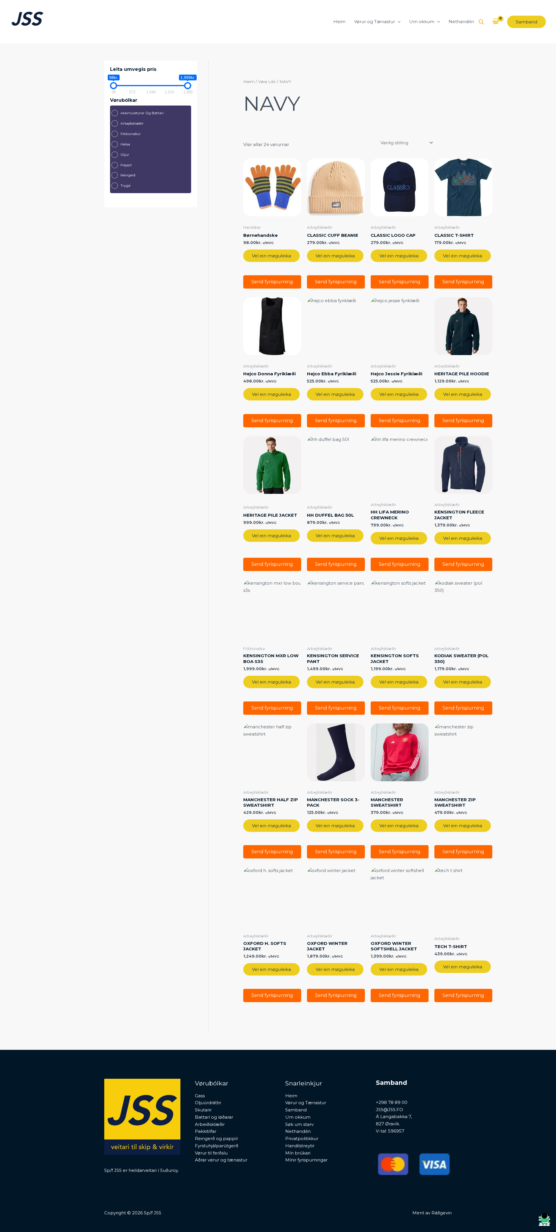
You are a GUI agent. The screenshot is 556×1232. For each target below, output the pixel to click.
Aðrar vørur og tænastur (221, 1160)
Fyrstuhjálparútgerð (216, 1145)
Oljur (124, 154)
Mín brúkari (297, 1153)
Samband (296, 1110)
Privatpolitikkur (301, 1138)
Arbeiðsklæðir (210, 1124)
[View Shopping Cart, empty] (495, 21)
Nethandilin (461, 21)
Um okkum (421, 21)
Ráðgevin (441, 1213)
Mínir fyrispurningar (306, 1160)
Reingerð (128, 175)
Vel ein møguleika (271, 255)
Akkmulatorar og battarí (142, 113)
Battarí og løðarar (214, 1117)
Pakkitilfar (205, 1131)
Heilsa (125, 144)
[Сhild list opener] (167, 113)
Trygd (125, 185)
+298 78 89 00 (391, 1102)
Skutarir (203, 1110)
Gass (200, 1095)
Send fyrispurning (272, 282)
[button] (397, 22)
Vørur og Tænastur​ (374, 21)
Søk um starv (299, 1124)
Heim (339, 21)
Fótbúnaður (130, 134)
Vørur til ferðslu (211, 1153)
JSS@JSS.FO (389, 1109)
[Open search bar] (481, 21)
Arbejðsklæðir (132, 123)
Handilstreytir (299, 1145)
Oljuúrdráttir (208, 1102)
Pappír (126, 165)
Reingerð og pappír (216, 1138)
